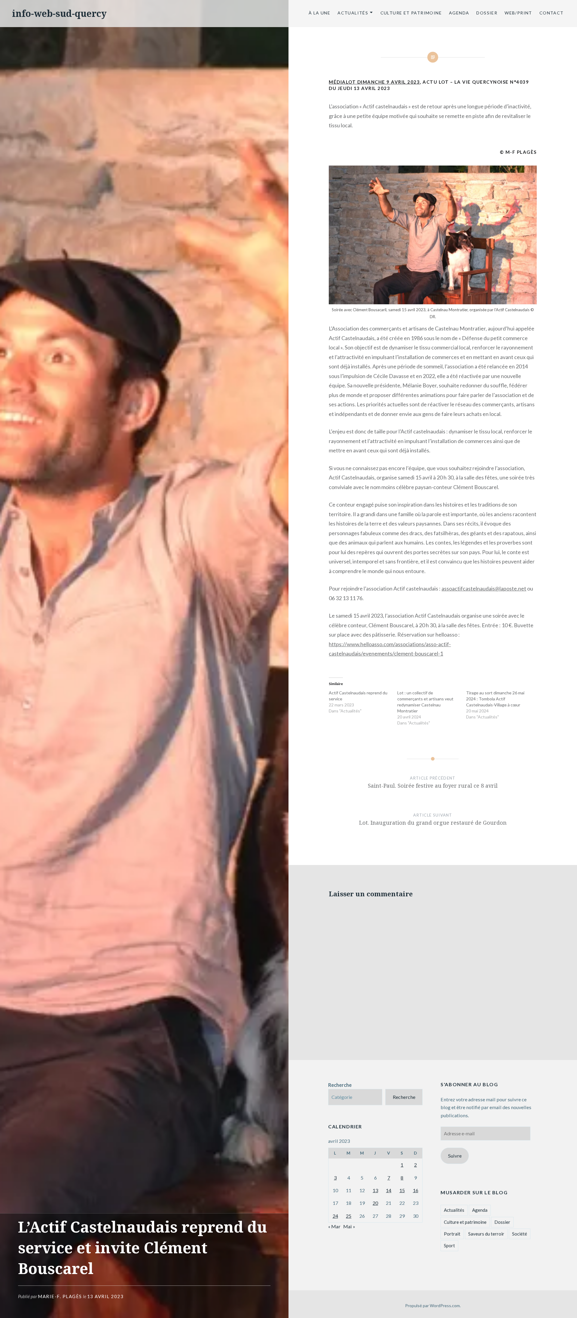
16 (415, 1190)
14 (388, 1190)
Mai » (349, 1226)
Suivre (455, 1155)
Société (519, 1233)
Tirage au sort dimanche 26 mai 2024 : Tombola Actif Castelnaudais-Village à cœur (495, 698)
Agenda (459, 12)
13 (375, 1190)
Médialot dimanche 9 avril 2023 (374, 82)
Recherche (340, 1085)
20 (375, 1203)
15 (402, 1190)
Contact (552, 12)
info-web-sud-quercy (59, 13)
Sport (449, 1245)
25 (348, 1216)
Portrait (452, 1233)
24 (335, 1216)
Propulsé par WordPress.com (432, 1305)
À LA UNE (319, 12)
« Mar (334, 1226)
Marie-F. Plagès (60, 1296)
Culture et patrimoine (411, 12)
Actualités (352, 12)
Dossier (486, 12)
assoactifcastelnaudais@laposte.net (483, 588)
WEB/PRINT (518, 12)
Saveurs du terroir (486, 1233)
